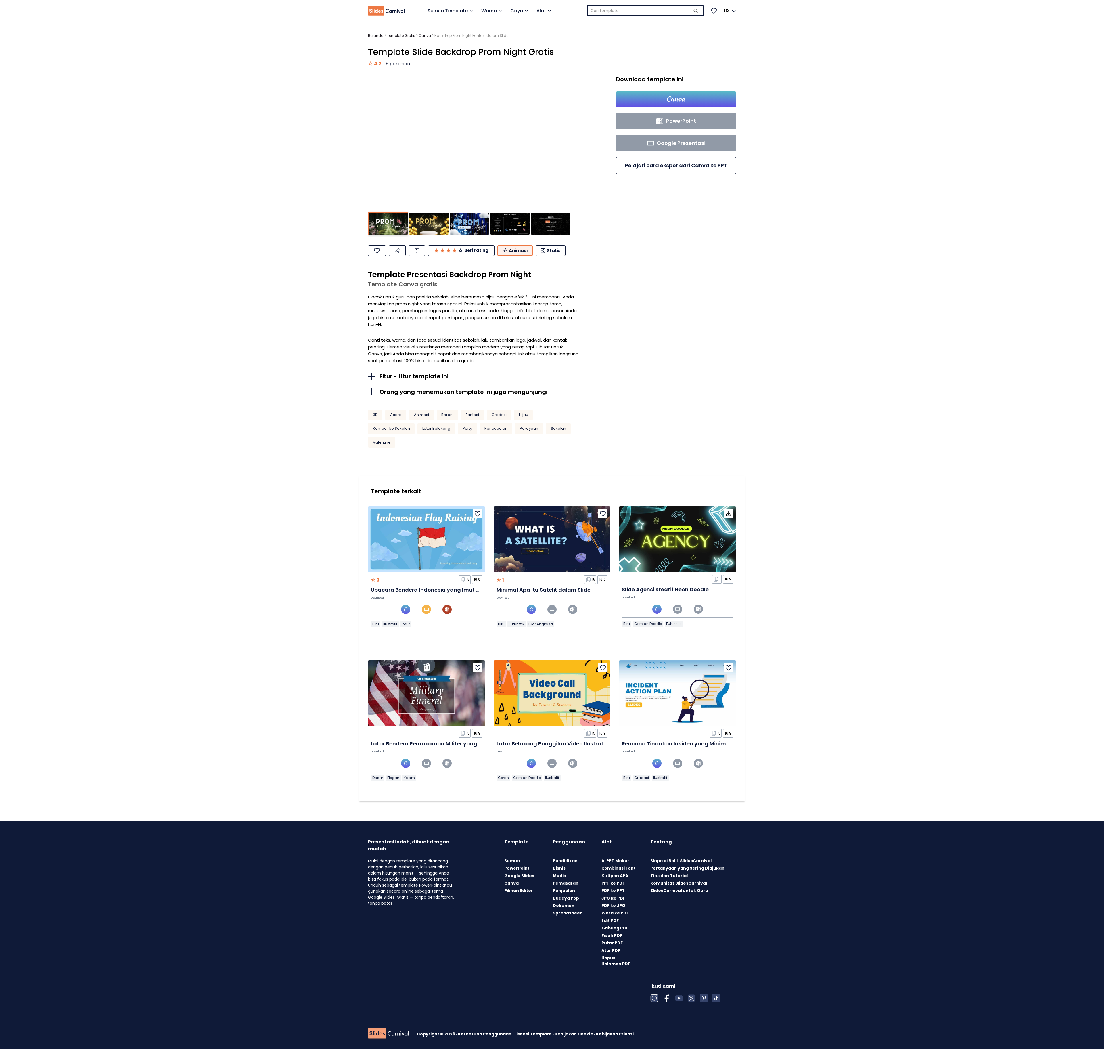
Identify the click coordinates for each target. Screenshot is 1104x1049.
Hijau (523, 414)
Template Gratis (401, 35)
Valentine (382, 442)
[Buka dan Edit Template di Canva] (676, 99)
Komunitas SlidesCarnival (678, 883)
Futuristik (516, 624)
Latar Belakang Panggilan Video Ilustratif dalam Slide (568, 743)
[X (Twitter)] (691, 998)
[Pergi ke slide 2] (429, 223)
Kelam (409, 777)
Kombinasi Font (618, 868)
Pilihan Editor (518, 890)
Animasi (421, 414)
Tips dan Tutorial (669, 876)
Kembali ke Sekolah (391, 428)
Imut (406, 624)
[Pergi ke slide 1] (388, 223)
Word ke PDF (615, 913)
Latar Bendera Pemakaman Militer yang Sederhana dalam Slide (456, 743)
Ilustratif (390, 624)
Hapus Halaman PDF (615, 961)
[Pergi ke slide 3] (469, 223)
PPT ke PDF (613, 883)
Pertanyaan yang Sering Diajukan (687, 868)
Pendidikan (565, 861)
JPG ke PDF (613, 898)
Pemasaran (565, 883)
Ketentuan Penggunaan (485, 1034)
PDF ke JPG (613, 905)
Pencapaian (495, 428)
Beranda (376, 35)
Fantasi (472, 414)
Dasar (377, 777)
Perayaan (529, 428)
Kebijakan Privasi (615, 1034)
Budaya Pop (566, 898)
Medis (559, 876)
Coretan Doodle (648, 623)
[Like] (377, 250)
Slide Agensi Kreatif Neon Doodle (665, 589)
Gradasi (499, 414)
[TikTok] (716, 998)
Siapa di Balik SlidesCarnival (681, 861)
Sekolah (558, 428)
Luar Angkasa (540, 624)
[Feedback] (417, 250)
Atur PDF (610, 950)
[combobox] (645, 10)
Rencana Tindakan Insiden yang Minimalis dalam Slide (695, 743)
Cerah (503, 777)
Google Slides (519, 876)
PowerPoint (517, 868)
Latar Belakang (436, 428)
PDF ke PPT (613, 890)
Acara (396, 414)
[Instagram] (654, 998)
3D (375, 414)
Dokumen (563, 905)
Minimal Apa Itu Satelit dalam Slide (544, 589)
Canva (425, 35)
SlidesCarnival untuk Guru (679, 890)
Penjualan (564, 890)
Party (467, 428)
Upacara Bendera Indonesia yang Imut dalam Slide (439, 589)
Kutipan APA (614, 876)
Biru (375, 624)
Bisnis (559, 868)
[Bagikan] (397, 250)
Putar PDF (612, 943)
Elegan (393, 777)
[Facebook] (667, 998)
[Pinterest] (704, 998)
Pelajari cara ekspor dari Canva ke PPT (676, 165)
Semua (512, 861)
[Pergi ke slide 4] (510, 223)
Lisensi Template (533, 1034)
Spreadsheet (567, 913)
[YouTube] (679, 998)
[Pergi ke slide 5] (550, 223)
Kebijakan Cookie (574, 1034)
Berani (447, 414)
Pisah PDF (611, 935)
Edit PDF (610, 920)
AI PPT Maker (615, 861)
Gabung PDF (614, 928)
